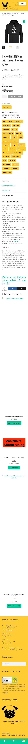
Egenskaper (6, 125)
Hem (5, 13)
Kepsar (14, 137)
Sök (14, 741)
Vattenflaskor (7, 172)
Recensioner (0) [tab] (6, 190)
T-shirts (15, 164)
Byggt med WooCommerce (17, 735)
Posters (12, 149)
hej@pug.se (9, 630)
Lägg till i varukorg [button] (14, 423)
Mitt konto (4, 741)
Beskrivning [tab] (5, 181)
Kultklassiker (6, 141)
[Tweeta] (21, 288)
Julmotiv (18, 133)
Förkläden (16, 125)
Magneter (6, 145)
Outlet (5, 149)
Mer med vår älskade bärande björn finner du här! (14, 280)
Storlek (4, 89)
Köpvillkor (5, 735)
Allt (4, 121)
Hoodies (14, 129)
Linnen (16, 141)
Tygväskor (6, 168)
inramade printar (8, 133)
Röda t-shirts (6, 153)
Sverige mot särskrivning (13, 13)
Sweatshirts (6, 164)
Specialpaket (15, 156)
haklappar (6, 129)
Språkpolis (12, 160)
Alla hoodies (6, 107)
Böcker (10, 121)
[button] (24, 21)
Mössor (22, 145)
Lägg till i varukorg (15, 96)
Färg (3, 84)
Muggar (14, 145)
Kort (20, 137)
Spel (4, 160)
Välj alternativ (14, 467)
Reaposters (21, 149)
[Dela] (12, 288)
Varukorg (22, 740)
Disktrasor (19, 121)
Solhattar (6, 156)
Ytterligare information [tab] (8, 185)
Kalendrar (6, 137)
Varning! (14, 168)
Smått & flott (17, 153)
